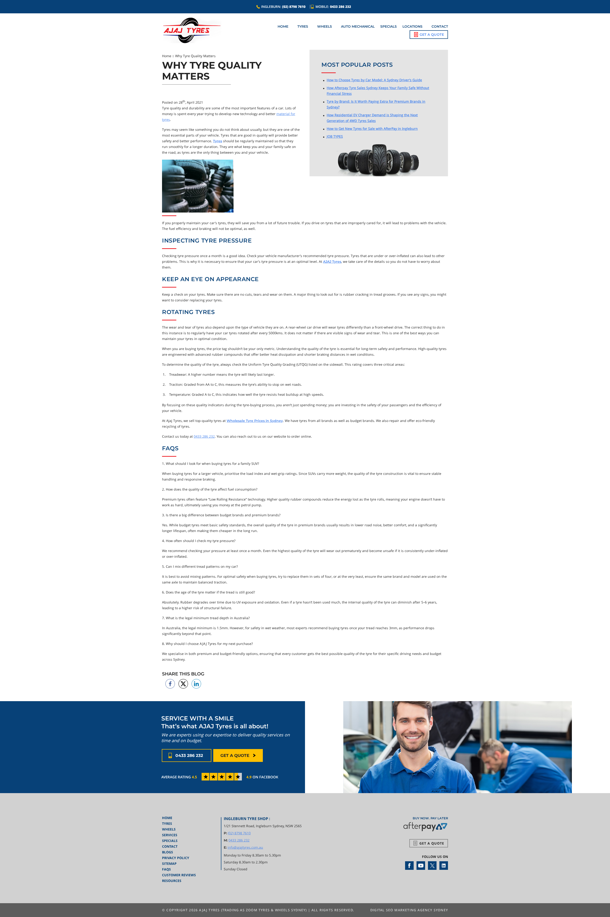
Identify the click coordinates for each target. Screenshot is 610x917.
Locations (412, 26)
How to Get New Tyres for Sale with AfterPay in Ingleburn (372, 128)
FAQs (166, 869)
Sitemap (169, 863)
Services (169, 835)
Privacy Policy (175, 858)
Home (283, 26)
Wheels (324, 26)
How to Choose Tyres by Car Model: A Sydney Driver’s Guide (374, 80)
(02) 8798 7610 (293, 6)
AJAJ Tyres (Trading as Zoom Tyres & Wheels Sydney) (253, 910)
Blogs (167, 852)
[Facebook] (409, 865)
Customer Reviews (179, 875)
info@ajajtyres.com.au (245, 847)
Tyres (302, 26)
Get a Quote (432, 34)
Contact (440, 26)
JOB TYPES (335, 136)
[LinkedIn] (443, 865)
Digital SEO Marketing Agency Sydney (409, 910)
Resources (171, 880)
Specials (388, 26)
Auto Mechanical (358, 26)
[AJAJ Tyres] (191, 30)
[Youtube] (421, 865)
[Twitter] (432, 865)
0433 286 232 (340, 6)
